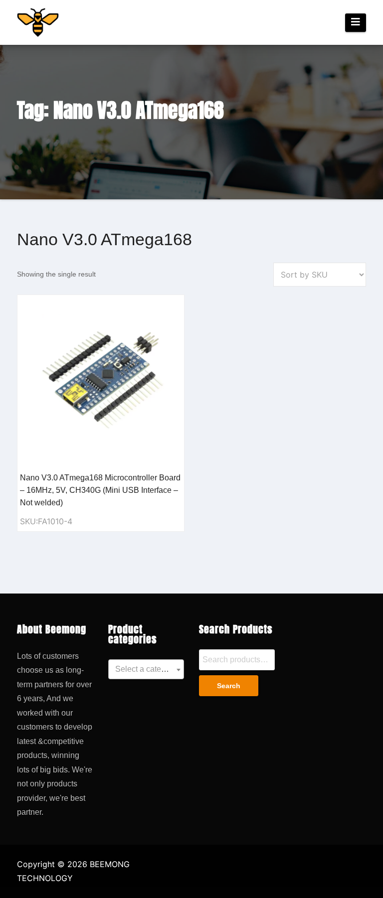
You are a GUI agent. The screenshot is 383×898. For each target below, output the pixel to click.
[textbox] (146, 669)
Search (228, 686)
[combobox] (146, 669)
